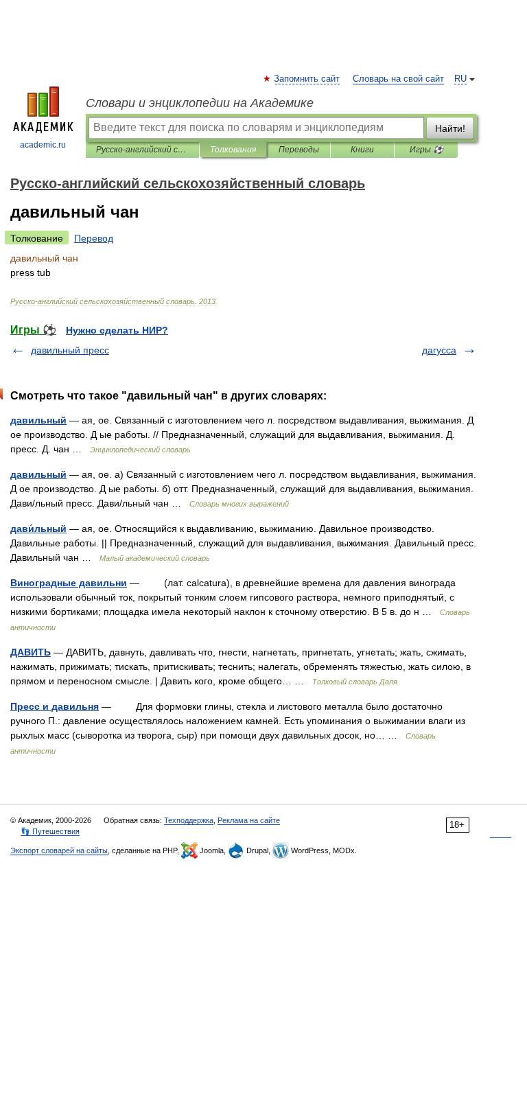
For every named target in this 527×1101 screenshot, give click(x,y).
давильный (38, 420)
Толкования (233, 149)
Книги (362, 149)
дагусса (439, 350)
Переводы (299, 149)
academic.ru (43, 145)
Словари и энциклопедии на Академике (200, 103)
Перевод (93, 238)
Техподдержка (188, 820)
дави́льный (38, 528)
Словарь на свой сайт (398, 79)
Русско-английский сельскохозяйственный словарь (142, 149)
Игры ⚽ (426, 149)
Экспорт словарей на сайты (59, 850)
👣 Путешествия (50, 831)
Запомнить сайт (307, 79)
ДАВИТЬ (30, 652)
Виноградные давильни (68, 582)
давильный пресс (70, 350)
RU (460, 79)
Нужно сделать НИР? (117, 330)
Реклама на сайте (249, 820)
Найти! (450, 128)
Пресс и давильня (54, 706)
